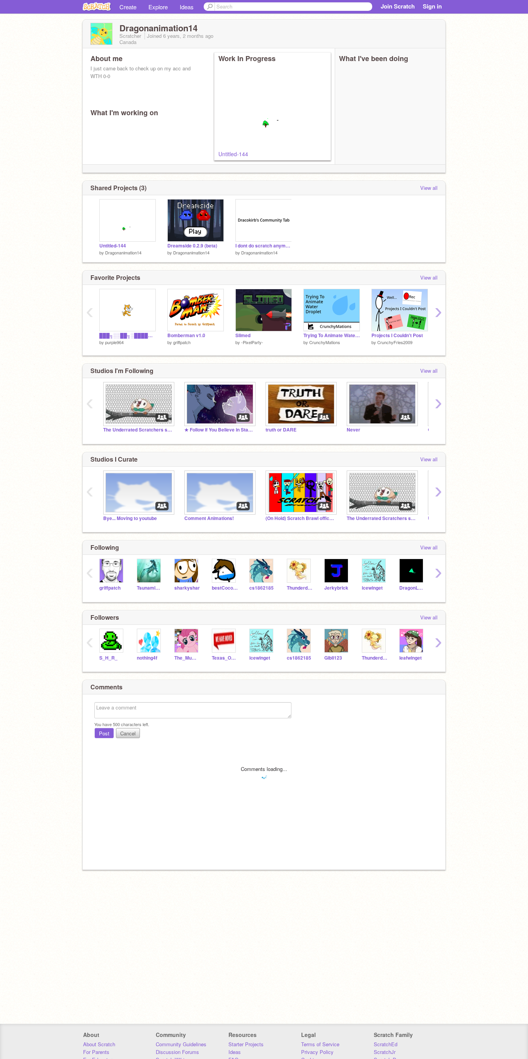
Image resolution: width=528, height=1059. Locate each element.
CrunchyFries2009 (394, 342)
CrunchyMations (324, 342)
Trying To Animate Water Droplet (331, 335)
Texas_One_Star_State (225, 658)
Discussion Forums (177, 1052)
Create (127, 7)
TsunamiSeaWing (150, 588)
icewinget (372, 588)
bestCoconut (225, 588)
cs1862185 (261, 588)
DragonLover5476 (412, 588)
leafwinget (410, 658)
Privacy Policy (317, 1052)
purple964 (114, 342)
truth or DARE (281, 429)
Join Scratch (398, 6)
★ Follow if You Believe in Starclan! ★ (219, 429)
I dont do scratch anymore (263, 245)
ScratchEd (385, 1044)
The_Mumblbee (187, 658)
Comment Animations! (209, 518)
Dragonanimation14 (123, 252)
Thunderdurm (300, 588)
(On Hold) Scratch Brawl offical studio (300, 518)
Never (353, 429)
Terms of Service (320, 1044)
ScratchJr (384, 1052)
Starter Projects (246, 1044)
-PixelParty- (252, 342)
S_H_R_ (108, 658)
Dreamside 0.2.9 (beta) (192, 245)
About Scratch (99, 1044)
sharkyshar (187, 588)
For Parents (96, 1052)
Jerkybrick (336, 588)
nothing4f (147, 658)
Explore (158, 7)
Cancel (128, 733)
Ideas (187, 7)
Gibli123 (333, 658)
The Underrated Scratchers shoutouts (138, 429)
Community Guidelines (181, 1044)
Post (104, 733)
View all (429, 187)
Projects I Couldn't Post (397, 335)
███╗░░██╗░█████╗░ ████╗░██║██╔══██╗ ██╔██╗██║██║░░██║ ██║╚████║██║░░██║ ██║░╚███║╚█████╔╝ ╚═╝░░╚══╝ (127, 335)
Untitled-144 (233, 154)
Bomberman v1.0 (186, 335)
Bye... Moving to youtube (130, 518)
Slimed (242, 335)
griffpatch (182, 342)
